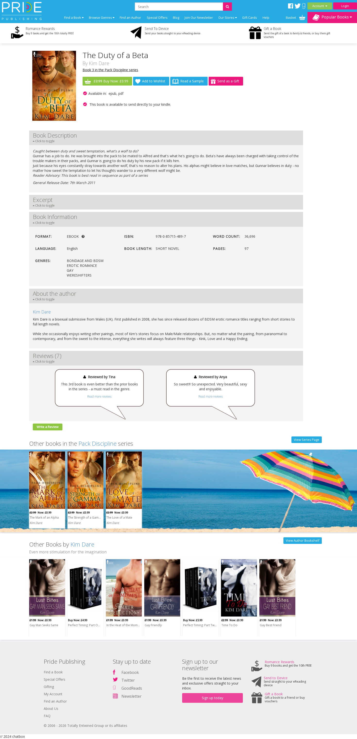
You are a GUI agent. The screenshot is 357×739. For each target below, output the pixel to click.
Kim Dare (99, 63)
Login (345, 6)
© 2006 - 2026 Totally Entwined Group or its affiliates (85, 725)
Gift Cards (249, 17)
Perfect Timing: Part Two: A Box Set (200, 625)
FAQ (47, 715)
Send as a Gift (228, 81)
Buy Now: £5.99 (193, 620)
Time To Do (229, 625)
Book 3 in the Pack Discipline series (110, 70)
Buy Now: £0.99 (111, 81)
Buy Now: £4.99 (77, 620)
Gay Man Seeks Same (44, 625)
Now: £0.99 (40, 512)
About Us (51, 708)
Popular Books (335, 17)
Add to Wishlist (153, 81)
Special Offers (157, 17)
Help (266, 17)
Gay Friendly (153, 625)
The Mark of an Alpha (44, 517)
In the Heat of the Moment (123, 625)
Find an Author (130, 17)
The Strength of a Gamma (85, 517)
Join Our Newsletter (199, 17)
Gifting (49, 686)
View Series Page (306, 439)
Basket (291, 17)
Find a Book (53, 672)
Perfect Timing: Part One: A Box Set (85, 625)
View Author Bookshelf (302, 540)
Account (318, 6)
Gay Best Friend (270, 625)
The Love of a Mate (119, 517)
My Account (53, 694)
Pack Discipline (97, 443)
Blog (176, 17)
